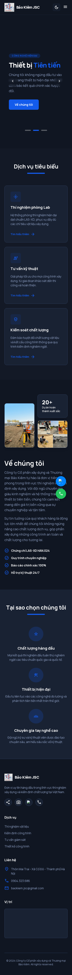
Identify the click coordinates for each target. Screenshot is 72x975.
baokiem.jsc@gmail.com (27, 888)
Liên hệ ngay (25, 106)
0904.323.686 (20, 881)
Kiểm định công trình (17, 833)
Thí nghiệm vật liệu (16, 826)
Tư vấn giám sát (15, 840)
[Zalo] (28, 802)
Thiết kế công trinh (16, 846)
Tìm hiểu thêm (23, 234)
